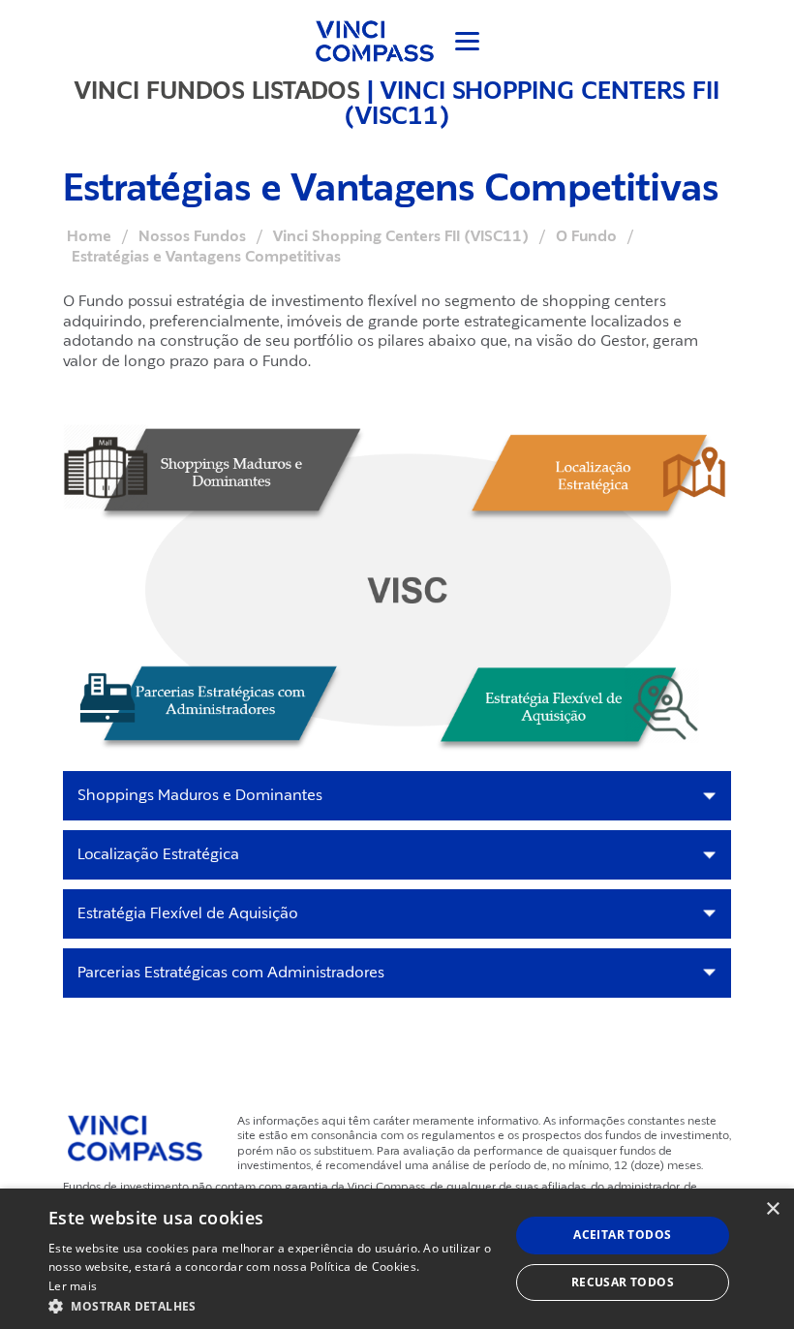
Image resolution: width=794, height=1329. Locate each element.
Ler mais (72, 1286)
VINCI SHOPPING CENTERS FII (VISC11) (531, 102)
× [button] (772, 1209)
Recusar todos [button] (622, 1282)
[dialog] (397, 1259)
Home (89, 236)
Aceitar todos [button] (622, 1234)
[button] (272, 1305)
